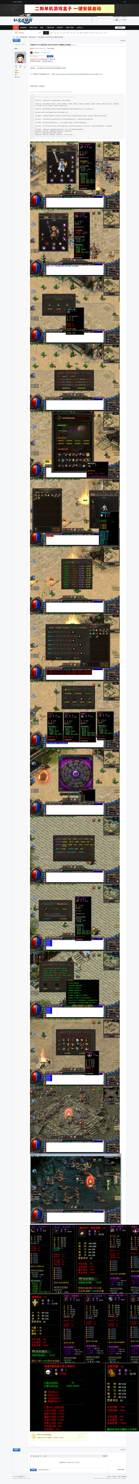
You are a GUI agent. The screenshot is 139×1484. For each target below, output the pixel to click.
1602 (20, 65)
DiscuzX (124, 1476)
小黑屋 (119, 1476)
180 (61, 33)
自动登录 (117, 17)
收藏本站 (20, 2)
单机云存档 (33, 27)
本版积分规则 (120, 1469)
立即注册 (124, 20)
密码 (92, 20)
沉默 (74, 33)
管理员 (16, 70)
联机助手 (60, 27)
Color (33, 1456)
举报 (122, 1445)
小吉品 (105, 33)
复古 (58, 33)
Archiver (109, 1476)
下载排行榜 (50, 27)
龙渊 (71, 33)
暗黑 (94, 33)
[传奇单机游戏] (24, 24)
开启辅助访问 (122, 1)
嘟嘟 (81, 33)
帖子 (39, 33)
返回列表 (123, 40)
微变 (67, 33)
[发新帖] (16, 40)
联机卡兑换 (70, 27)
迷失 (101, 33)
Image (36, 1456)
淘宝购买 (42, 86)
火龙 (78, 33)
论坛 (15, 27)
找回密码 (124, 17)
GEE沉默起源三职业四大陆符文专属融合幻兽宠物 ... (51, 37)
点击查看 (44, 61)
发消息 (18, 77)
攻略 (41, 27)
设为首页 (15, 2)
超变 (64, 33)
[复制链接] (73, 45)
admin (16, 48)
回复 (33, 1445)
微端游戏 (23, 27)
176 (55, 33)
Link (38, 1456)
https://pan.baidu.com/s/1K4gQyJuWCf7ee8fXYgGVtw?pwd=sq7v (75, 74)
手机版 (114, 1476)
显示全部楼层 (50, 48)
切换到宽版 (124, 1)
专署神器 (86, 33)
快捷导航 (119, 27)
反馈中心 (80, 27)
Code (43, 1456)
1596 (16, 65)
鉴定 (97, 33)
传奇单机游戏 (13, 37)
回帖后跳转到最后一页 (44, 1469)
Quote (40, 1456)
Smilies (45, 1456)
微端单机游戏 (23, 37)
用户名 (92, 17)
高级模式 (105, 1456)
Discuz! (21, 1476)
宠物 (90, 33)
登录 (42, 1437)
